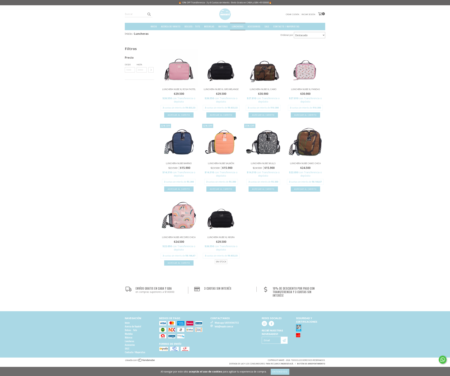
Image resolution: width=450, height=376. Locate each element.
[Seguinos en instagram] (264, 323)
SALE (267, 26)
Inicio (154, 26)
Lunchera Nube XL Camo (263, 89)
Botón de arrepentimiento (311, 363)
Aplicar (151, 69)
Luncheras (238, 26)
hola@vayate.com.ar (224, 326)
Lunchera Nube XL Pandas (305, 89)
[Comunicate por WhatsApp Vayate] (442, 360)
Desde (128, 64)
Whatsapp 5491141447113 (227, 322)
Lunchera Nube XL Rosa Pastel (179, 89)
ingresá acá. (287, 363)
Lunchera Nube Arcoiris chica (179, 237)
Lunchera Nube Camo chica (305, 163)
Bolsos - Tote (192, 26)
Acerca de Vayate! (171, 26)
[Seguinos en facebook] (271, 323)
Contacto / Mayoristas (286, 26)
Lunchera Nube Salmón (221, 163)
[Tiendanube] (140, 361)
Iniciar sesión (308, 14)
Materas (223, 26)
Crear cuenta (292, 14)
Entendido (280, 371)
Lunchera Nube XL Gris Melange (221, 89)
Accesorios (254, 26)
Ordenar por (286, 35)
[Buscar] (148, 14)
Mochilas (209, 26)
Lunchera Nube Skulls (263, 163)
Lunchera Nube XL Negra (221, 237)
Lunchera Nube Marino (179, 163)
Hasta (139, 64)
